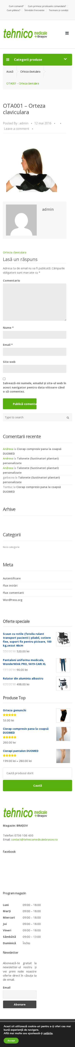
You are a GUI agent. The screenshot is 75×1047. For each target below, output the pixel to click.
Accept (11, 1040)
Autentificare (12, 578)
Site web (9, 362)
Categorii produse (27, 59)
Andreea (8, 449)
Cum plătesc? (13, 10)
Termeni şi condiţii (58, 10)
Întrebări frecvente (34, 10)
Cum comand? (16, 6)
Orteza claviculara (30, 71)
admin (23, 123)
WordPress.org (12, 600)
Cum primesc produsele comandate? (47, 6)
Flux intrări (10, 585)
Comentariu (11, 280)
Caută (37, 785)
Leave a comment (16, 129)
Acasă (9, 71)
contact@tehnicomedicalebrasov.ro (34, 839)
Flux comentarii (13, 593)
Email (8, 345)
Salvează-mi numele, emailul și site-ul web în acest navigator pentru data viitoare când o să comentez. (34, 387)
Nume (8, 327)
